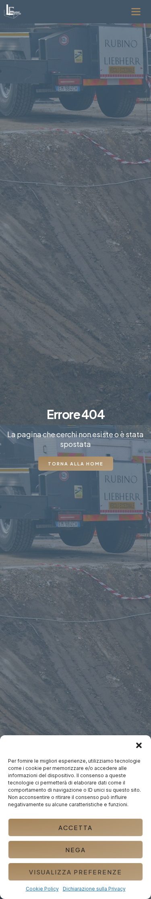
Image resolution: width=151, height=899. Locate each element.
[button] (139, 745)
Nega (75, 849)
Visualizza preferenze (75, 872)
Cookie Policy (42, 889)
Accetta (75, 827)
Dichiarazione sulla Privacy (94, 889)
